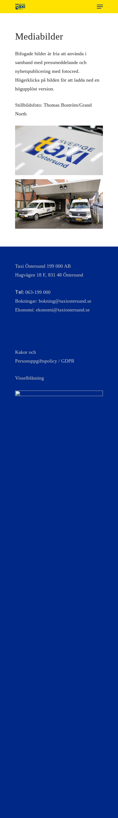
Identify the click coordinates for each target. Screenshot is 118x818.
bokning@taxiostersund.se (65, 301)
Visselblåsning (29, 378)
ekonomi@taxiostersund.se (63, 310)
